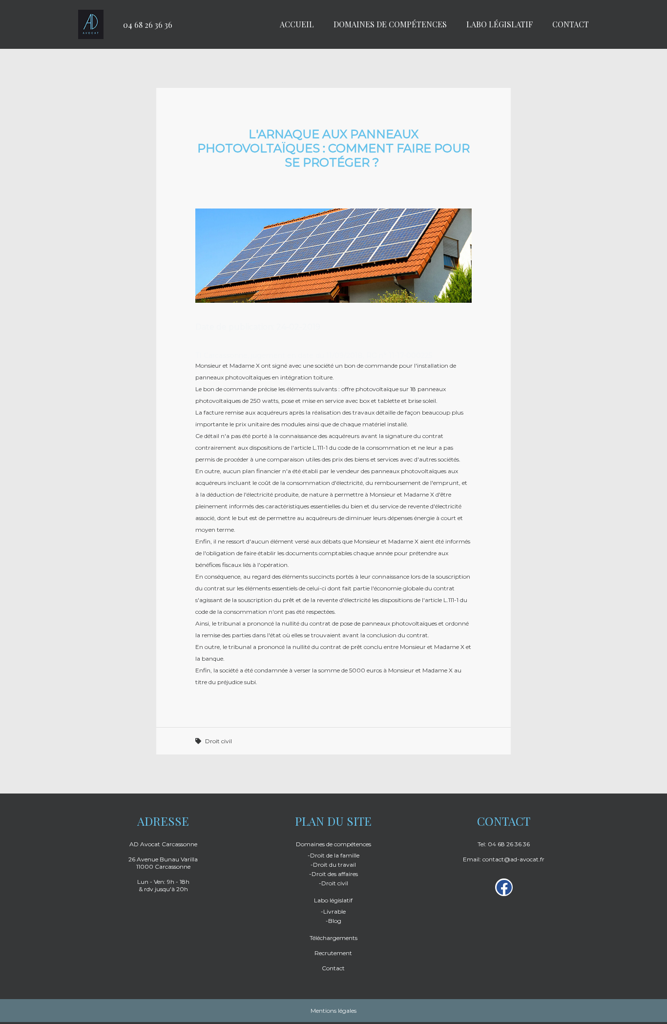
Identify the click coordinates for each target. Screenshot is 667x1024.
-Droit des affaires (333, 874)
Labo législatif (499, 24)
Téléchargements (333, 937)
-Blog (333, 920)
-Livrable (333, 911)
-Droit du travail (333, 864)
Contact (570, 24)
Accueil (297, 24)
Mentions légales (333, 1010)
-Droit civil (333, 883)
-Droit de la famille (333, 855)
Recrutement (333, 953)
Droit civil (218, 741)
